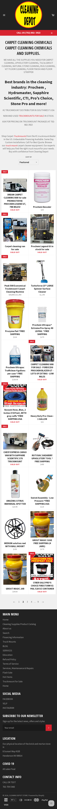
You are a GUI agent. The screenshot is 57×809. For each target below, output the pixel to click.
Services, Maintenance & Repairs (18, 668)
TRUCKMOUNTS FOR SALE (31, 115)
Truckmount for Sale (13, 681)
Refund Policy (9, 659)
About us (7, 628)
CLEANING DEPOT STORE (18, 795)
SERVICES (7, 650)
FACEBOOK (8, 699)
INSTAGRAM (8, 707)
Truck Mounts (9, 641)
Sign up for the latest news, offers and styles (24, 721)
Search (6, 633)
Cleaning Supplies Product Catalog (19, 624)
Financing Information (13, 637)
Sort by (28, 157)
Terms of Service (11, 663)
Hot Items (7, 677)
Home (5, 619)
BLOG (5, 646)
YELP (5, 703)
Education (7, 654)
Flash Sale (7, 672)
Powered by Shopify (36, 795)
